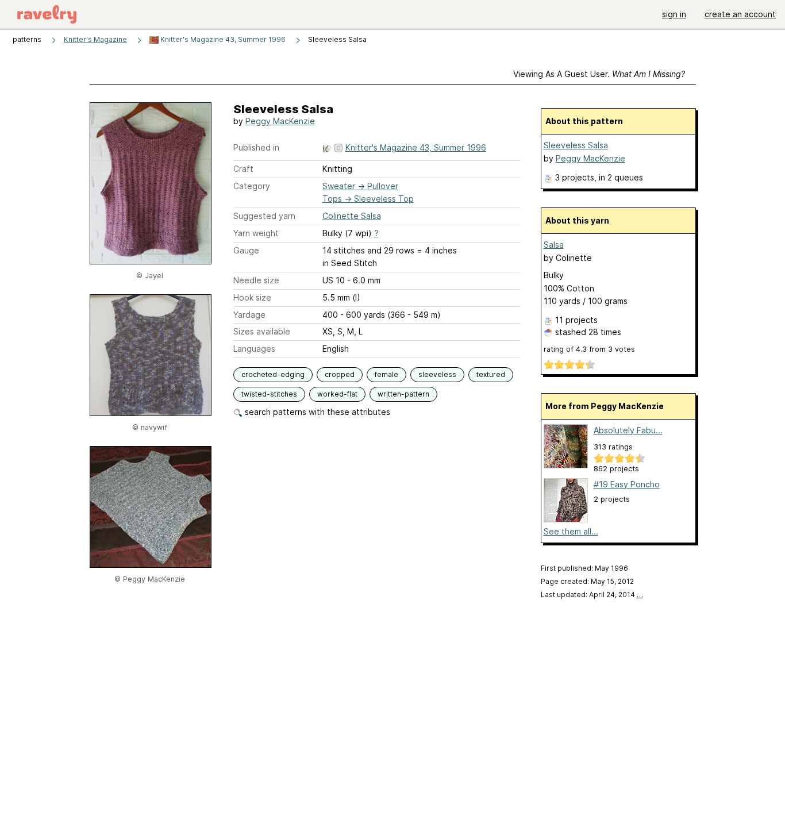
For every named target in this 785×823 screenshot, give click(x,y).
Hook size (252, 297)
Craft (243, 169)
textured (490, 374)
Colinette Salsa (351, 216)
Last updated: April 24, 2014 (592, 594)
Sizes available (261, 331)
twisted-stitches (269, 394)
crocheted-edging (273, 374)
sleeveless (437, 374)
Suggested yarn (264, 216)
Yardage (249, 315)
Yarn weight (256, 233)
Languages (254, 348)
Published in (256, 147)
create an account (740, 14)
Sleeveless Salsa (576, 145)
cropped (340, 374)
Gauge (246, 250)
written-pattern (403, 394)
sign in (674, 14)
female (386, 374)
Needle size (256, 280)
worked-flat (337, 394)
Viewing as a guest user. (599, 74)
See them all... (571, 531)
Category (251, 186)
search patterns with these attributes (316, 412)
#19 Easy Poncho (627, 484)
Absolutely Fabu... (628, 430)
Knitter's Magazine (95, 39)
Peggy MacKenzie (280, 121)
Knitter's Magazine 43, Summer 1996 (222, 39)
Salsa (554, 244)
